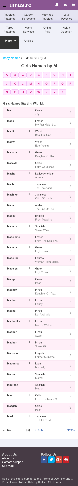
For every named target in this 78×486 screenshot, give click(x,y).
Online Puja (47, 29)
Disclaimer (54, 482)
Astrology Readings (9, 16)
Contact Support (12, 462)
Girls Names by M (34, 58)
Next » (71, 429)
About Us (8, 458)
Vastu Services (28, 29)
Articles (28, 40)
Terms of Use (50, 478)
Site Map (8, 465)
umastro (20, 5)
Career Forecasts (28, 16)
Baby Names (11, 58)
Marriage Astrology (47, 16)
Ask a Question (66, 29)
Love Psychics (66, 16)
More (8, 40)
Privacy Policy (37, 482)
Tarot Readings (9, 29)
